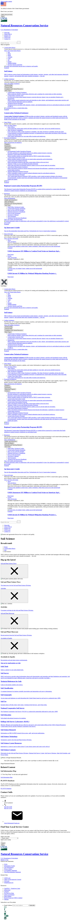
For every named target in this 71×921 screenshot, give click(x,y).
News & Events (8, 234)
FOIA (5, 864)
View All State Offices (10, 125)
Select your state (5, 836)
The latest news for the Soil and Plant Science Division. (16, 585)
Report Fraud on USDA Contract (13, 898)
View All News (12, 241)
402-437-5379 (8, 808)
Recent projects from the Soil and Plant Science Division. (16, 635)
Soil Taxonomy (12, 216)
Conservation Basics (9, 47)
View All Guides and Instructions (13, 219)
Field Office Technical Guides (16, 207)
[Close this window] (14, 571)
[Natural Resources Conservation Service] (35, 19)
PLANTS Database (6, 788)
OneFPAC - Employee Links (12, 888)
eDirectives (7, 890)
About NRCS (8, 34)
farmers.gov (7, 35)
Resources (7, 193)
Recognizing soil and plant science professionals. (14, 660)
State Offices (7, 122)
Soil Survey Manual (13, 215)
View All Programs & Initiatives (13, 142)
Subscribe (7, 32)
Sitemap (6, 899)
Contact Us (7, 39)
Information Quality (9, 866)
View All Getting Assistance (12, 83)
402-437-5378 (8, 806)
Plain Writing (7, 896)
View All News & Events (11, 238)
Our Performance (9, 867)
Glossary (6, 891)
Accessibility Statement (10, 870)
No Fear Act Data (9, 893)
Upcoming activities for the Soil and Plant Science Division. (17, 610)
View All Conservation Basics (12, 50)
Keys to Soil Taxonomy (14, 213)
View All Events (12, 257)
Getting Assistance (9, 79)
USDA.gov (7, 37)
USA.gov (6, 881)
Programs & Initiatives (10, 138)
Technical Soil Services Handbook (17, 218)
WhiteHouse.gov (8, 882)
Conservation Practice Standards (16, 208)
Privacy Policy (8, 869)
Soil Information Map (6, 777)
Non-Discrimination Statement (12, 872)
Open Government (9, 894)
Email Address (8, 905)
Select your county (6, 839)
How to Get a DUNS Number (16, 210)
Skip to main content (6, 1)
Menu (2, 16)
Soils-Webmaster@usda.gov (12, 823)
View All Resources (9, 198)
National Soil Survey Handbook (16, 211)
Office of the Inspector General (12, 879)
